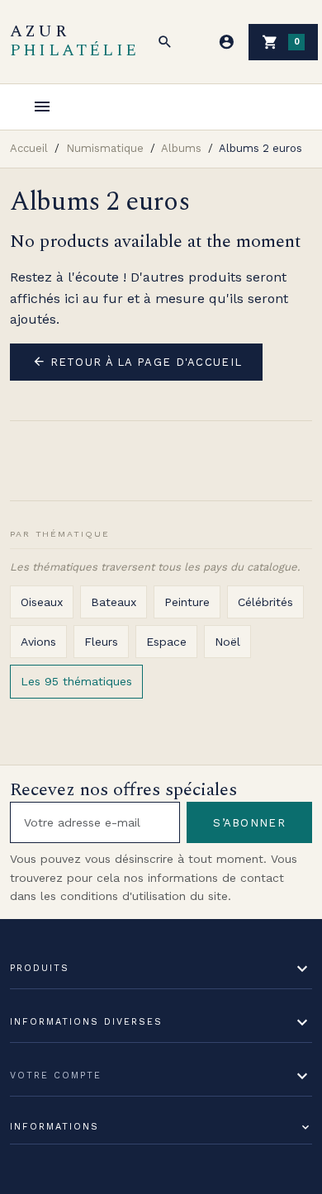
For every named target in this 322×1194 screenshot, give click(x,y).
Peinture (187, 602)
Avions (38, 641)
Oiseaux (42, 602)
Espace (166, 641)
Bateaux (113, 602)
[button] (165, 42)
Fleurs (101, 641)
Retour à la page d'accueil (137, 361)
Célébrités (265, 602)
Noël (227, 641)
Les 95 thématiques (76, 681)
